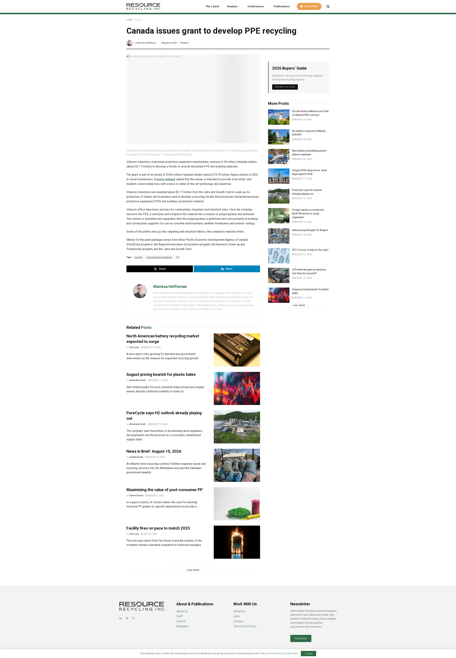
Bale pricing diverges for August (310, 230)
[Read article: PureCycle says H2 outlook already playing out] (237, 426)
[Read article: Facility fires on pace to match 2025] (237, 542)
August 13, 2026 (159, 424)
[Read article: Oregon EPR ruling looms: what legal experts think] (278, 176)
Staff (179, 616)
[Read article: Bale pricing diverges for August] (278, 236)
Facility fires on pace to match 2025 (158, 528)
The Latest (212, 6)
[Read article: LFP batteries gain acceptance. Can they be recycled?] (278, 275)
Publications (282, 6)
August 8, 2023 (169, 42)
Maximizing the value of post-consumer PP (165, 490)
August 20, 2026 (303, 139)
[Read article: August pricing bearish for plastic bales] (237, 388)
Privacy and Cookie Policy (283, 653)
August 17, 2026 (159, 380)
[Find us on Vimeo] (126, 618)
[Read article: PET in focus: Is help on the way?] (278, 255)
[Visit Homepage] (143, 6)
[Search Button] (328, 6)
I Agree (308, 653)
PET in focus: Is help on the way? (310, 249)
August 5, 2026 (155, 495)
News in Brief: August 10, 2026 (153, 451)
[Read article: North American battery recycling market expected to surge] (237, 350)
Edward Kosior (136, 495)
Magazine (182, 626)
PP (177, 257)
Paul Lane (134, 347)
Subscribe (310, 6)
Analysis (232, 6)
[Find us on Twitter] (133, 618)
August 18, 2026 (303, 234)
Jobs (236, 616)
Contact (238, 621)
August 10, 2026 (156, 457)
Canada (138, 257)
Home (129, 20)
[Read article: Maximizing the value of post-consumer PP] (237, 503)
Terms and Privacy (244, 626)
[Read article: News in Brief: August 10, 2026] (237, 465)
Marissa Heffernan (146, 42)
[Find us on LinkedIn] (120, 618)
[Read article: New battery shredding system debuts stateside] (278, 156)
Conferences (255, 6)
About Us (182, 611)
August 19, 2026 (152, 347)
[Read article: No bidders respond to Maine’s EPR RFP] (278, 136)
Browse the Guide (285, 87)
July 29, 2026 (150, 534)
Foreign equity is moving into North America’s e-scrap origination (308, 213)
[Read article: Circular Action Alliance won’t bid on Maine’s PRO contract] (278, 117)
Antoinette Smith (137, 380)
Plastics (138, 20)
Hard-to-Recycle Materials (159, 257)
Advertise (239, 611)
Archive (181, 621)
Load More (193, 570)
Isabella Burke (136, 457)
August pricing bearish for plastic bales (161, 374)
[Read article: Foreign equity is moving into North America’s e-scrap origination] (278, 215)
